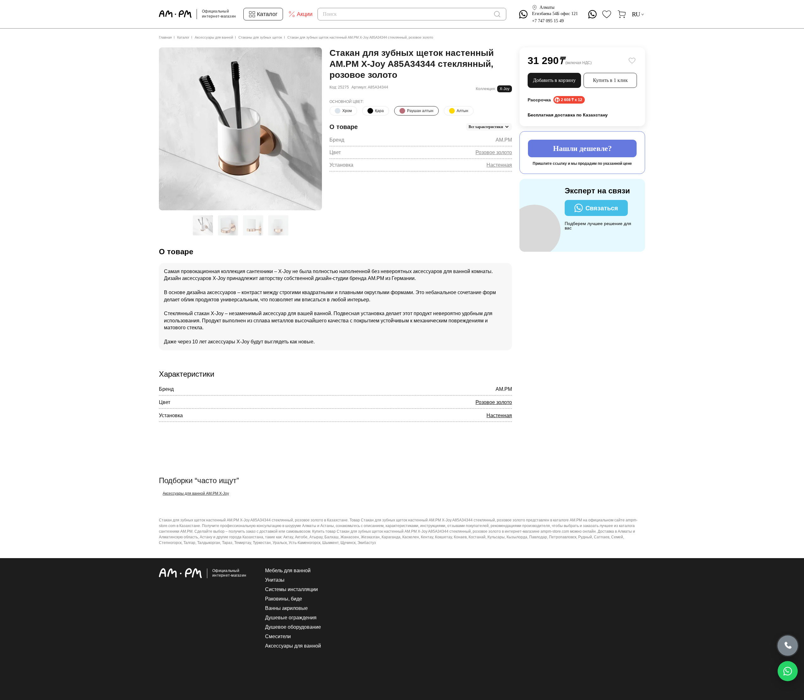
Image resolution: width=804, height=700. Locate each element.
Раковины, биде (283, 598)
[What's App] (523, 14)
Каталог (183, 37)
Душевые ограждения (291, 617)
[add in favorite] (632, 61)
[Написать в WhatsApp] (788, 671)
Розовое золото (493, 152)
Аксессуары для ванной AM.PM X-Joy (196, 493)
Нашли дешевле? (582, 148)
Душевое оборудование (293, 627)
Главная (165, 37)
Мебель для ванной (288, 570)
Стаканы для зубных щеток (260, 37)
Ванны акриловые (286, 608)
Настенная (499, 165)
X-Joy (504, 89)
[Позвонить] (788, 645)
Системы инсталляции (291, 589)
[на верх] (639, 646)
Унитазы (275, 580)
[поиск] (497, 14)
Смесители (278, 636)
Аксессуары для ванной (214, 37)
